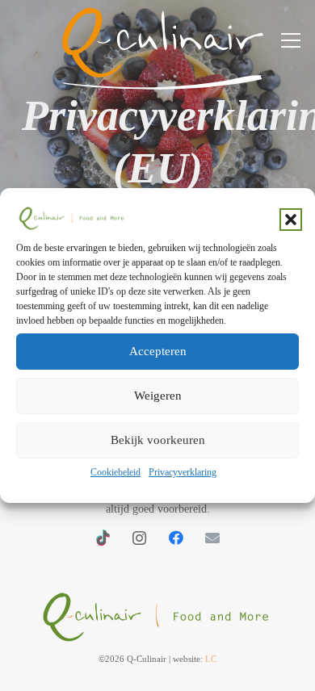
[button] (291, 219)
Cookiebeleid (115, 472)
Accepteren (158, 351)
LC (210, 659)
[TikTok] (103, 538)
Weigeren (158, 395)
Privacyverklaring (182, 472)
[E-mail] (212, 538)
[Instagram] (139, 538)
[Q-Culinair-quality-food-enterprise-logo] (157, 612)
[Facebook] (176, 538)
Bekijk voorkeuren (158, 439)
